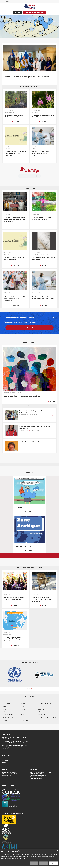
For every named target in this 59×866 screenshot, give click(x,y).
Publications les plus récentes (29, 86)
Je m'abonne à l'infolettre (34, 12)
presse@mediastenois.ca (37, 778)
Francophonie (29, 342)
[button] (17, 12)
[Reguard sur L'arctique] (44, 674)
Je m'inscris (29, 327)
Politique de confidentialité (17, 858)
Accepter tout (53, 863)
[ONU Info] (15, 674)
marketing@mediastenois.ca (38, 775)
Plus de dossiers (29, 555)
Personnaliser (43, 863)
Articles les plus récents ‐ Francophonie (29, 406)
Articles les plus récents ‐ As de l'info (29, 568)
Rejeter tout (34, 863)
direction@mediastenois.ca (43, 772)
